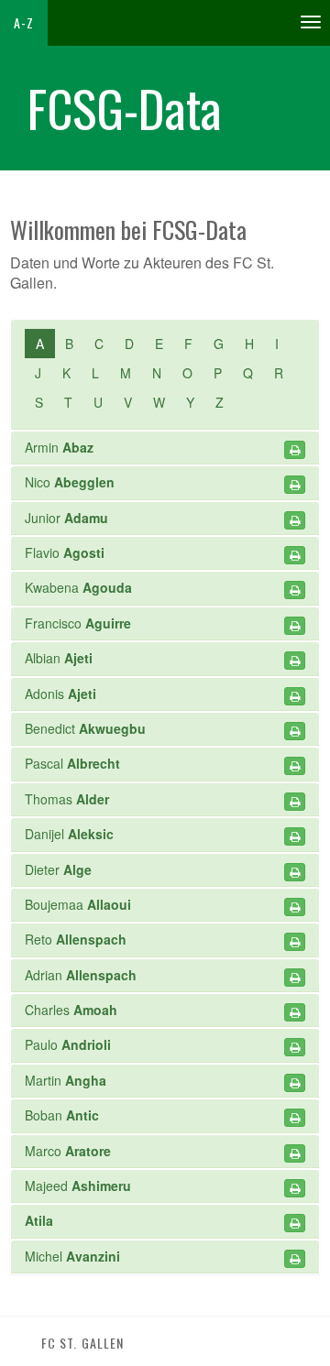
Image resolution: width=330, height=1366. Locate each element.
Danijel (69, 834)
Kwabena (78, 587)
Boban (62, 1115)
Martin (65, 1080)
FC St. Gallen (83, 1342)
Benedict (85, 728)
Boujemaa (78, 904)
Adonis (60, 693)
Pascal (72, 763)
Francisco (78, 623)
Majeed (78, 1185)
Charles (71, 1009)
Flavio (64, 552)
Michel (72, 1256)
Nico (70, 482)
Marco (68, 1151)
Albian (59, 658)
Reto (75, 939)
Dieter (58, 869)
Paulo (68, 1044)
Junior (66, 517)
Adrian (81, 975)
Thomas (67, 799)
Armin (59, 447)
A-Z (24, 22)
